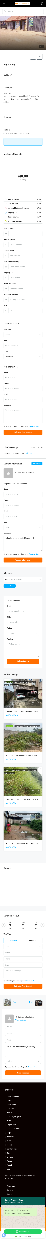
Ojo (8, 1153)
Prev (15, 1002)
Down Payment (9, 239)
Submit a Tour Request (23, 432)
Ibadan (9, 1145)
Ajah (12, 1109)
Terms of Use (34, 426)
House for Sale (30, 682)
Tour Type (7, 329)
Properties (11, 1186)
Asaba (9, 1161)
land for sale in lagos (32, 726)
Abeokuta (10, 1137)
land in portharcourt (33, 814)
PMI (5, 306)
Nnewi (9, 1165)
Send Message (23, 1073)
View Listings (37, 464)
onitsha (10, 1157)
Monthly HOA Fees (11, 295)
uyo (8, 1169)
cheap (6, 685)
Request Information (23, 560)
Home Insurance (10, 283)
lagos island (11, 1105)
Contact (10, 1190)
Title (9, 617)
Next (31, 1002)
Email (6, 394)
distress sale (14, 685)
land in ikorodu (9, 773)
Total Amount (9, 228)
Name (6, 372)
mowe (9, 1141)
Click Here (28, 453)
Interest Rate (9, 250)
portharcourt (12, 1149)
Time (6, 351)
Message (7, 405)
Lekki (9, 1101)
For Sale (21, 682)
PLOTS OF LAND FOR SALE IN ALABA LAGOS (25, 755)
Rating (9, 628)
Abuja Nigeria (16, 1117)
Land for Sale (19, 726)
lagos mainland (13, 1097)
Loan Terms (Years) (11, 261)
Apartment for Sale (10, 682)
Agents (9, 1194)
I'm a (5, 522)
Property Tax (8, 272)
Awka (9, 1121)
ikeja (9, 1133)
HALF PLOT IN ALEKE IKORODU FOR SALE (23, 799)
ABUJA (9, 1113)
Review (10, 639)
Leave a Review (9, 586)
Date (5, 340)
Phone (6, 383)
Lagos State (11, 1125)
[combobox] (23, 334)
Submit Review (23, 661)
